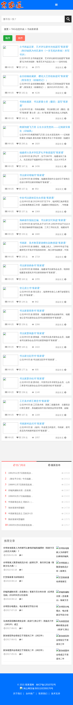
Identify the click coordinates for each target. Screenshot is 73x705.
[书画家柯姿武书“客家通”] (10, 427)
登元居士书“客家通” (30, 288)
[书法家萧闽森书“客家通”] (10, 337)
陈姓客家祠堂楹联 (15, 519)
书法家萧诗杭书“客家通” (32, 378)
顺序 (7, 38)
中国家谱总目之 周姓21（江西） (19, 501)
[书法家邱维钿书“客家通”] (10, 179)
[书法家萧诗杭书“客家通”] (10, 382)
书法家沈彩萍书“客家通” (32, 356)
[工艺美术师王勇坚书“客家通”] (10, 405)
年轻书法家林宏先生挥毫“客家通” (37, 197)
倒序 (20, 38)
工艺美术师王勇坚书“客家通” (35, 401)
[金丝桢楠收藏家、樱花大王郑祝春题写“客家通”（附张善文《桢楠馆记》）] (10, 80)
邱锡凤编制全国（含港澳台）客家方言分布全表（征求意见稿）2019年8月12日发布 (19, 490)
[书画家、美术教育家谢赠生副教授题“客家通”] (10, 247)
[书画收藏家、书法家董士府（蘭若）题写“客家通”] (10, 106)
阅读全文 (60, 67)
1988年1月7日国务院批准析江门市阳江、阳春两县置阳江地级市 (19, 484)
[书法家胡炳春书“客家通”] (10, 269)
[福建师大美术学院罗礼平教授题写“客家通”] (10, 156)
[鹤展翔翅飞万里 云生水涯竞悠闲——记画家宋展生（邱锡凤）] (10, 131)
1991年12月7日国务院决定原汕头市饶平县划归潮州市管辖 (19, 473)
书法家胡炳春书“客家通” (32, 265)
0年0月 (10, 67)
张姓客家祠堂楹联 (15, 507)
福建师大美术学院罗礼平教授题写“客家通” (42, 152)
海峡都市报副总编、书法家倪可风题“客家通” (43, 220)
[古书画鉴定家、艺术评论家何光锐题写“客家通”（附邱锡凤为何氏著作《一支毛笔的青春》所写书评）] (10, 51)
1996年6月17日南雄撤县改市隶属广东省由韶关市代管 (19, 496)
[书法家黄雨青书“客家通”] (10, 315)
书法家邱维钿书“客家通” (32, 175)
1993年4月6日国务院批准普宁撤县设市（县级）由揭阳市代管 (19, 525)
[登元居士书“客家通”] (10, 292)
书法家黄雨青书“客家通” (32, 310)
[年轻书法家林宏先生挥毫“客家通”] (10, 202)
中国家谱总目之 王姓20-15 (19, 513)
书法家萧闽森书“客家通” (32, 333)
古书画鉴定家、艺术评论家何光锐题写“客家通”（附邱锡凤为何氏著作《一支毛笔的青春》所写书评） (44, 50)
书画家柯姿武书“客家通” (32, 423)
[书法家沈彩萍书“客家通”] (10, 360)
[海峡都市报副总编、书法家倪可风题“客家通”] (10, 224)
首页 (6, 29)
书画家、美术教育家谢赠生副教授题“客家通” (43, 242)
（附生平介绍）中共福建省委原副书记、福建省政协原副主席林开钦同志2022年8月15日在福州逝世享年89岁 (19, 478)
